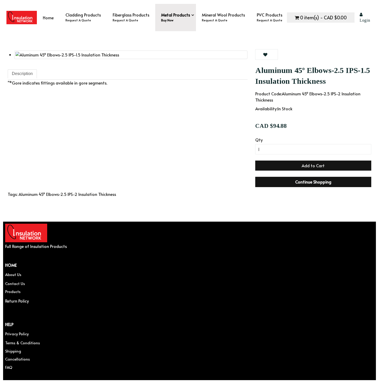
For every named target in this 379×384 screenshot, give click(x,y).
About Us (13, 274)
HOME (11, 265)
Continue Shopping (313, 182)
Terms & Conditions (22, 342)
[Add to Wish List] (266, 54)
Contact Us (15, 283)
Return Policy (17, 300)
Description (22, 73)
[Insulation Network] (21, 17)
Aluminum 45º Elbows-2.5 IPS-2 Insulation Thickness (67, 194)
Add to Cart (313, 165)
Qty (259, 140)
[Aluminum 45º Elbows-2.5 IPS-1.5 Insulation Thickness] (131, 55)
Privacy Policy (17, 333)
